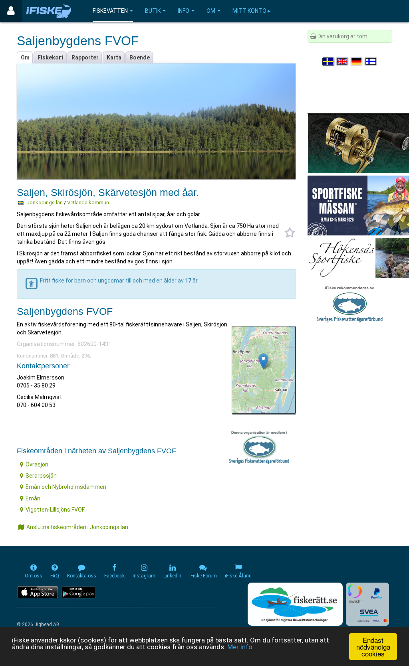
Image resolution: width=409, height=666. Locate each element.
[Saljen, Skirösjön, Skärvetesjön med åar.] (263, 361)
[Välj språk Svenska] (329, 61)
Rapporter (85, 57)
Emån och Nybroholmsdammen (66, 487)
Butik (153, 11)
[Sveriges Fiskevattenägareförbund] (350, 303)
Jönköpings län (44, 203)
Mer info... (242, 647)
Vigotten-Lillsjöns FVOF (55, 509)
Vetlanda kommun (88, 203)
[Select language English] (343, 61)
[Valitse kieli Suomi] (371, 61)
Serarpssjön (41, 475)
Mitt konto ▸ (251, 11)
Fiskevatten (110, 11)
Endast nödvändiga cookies (373, 646)
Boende (139, 57)
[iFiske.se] (49, 11)
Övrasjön (37, 464)
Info (183, 11)
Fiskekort (51, 57)
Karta (114, 57)
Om (210, 11)
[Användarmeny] (11, 11)
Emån (33, 498)
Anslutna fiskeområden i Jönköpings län (77, 527)
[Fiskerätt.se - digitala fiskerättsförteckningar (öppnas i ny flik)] (295, 604)
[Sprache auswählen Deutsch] (357, 61)
